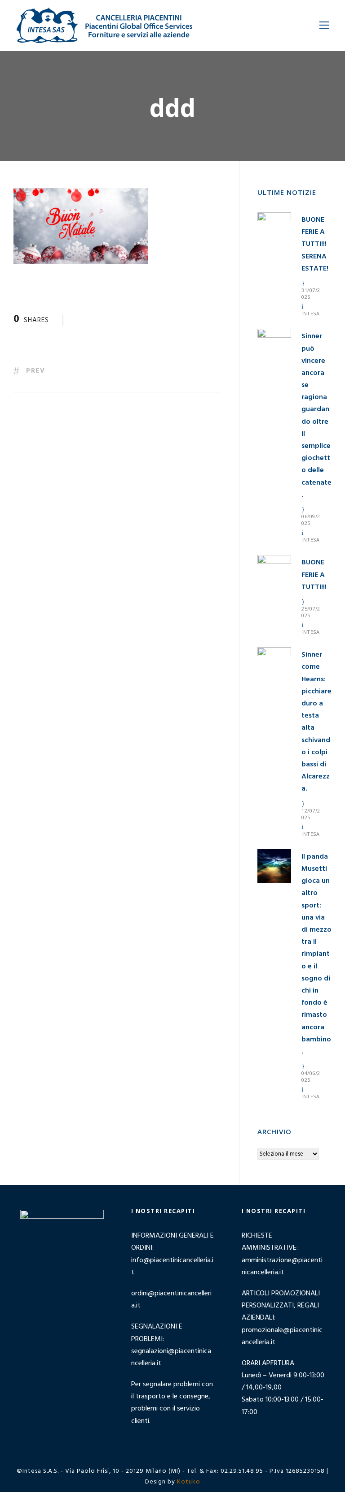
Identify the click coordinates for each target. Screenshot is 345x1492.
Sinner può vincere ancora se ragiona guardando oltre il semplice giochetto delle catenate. (316, 415)
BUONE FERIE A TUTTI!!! (314, 575)
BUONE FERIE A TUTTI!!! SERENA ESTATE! (314, 244)
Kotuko (188, 1482)
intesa (310, 313)
